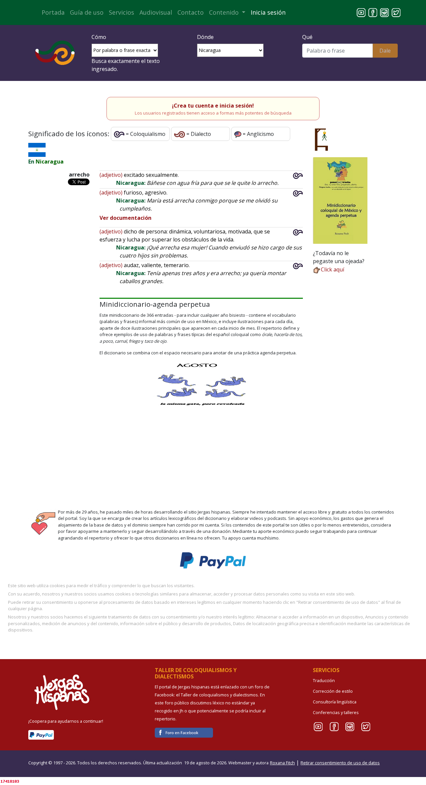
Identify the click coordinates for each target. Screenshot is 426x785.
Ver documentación (125, 217)
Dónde (205, 37)
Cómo (99, 37)
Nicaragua (50, 161)
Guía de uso (87, 12)
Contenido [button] (224, 12)
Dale (385, 50)
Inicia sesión (268, 12)
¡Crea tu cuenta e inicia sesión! (213, 105)
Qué (307, 37)
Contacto (190, 12)
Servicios (121, 12)
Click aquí (332, 269)
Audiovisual (155, 12)
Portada (53, 12)
